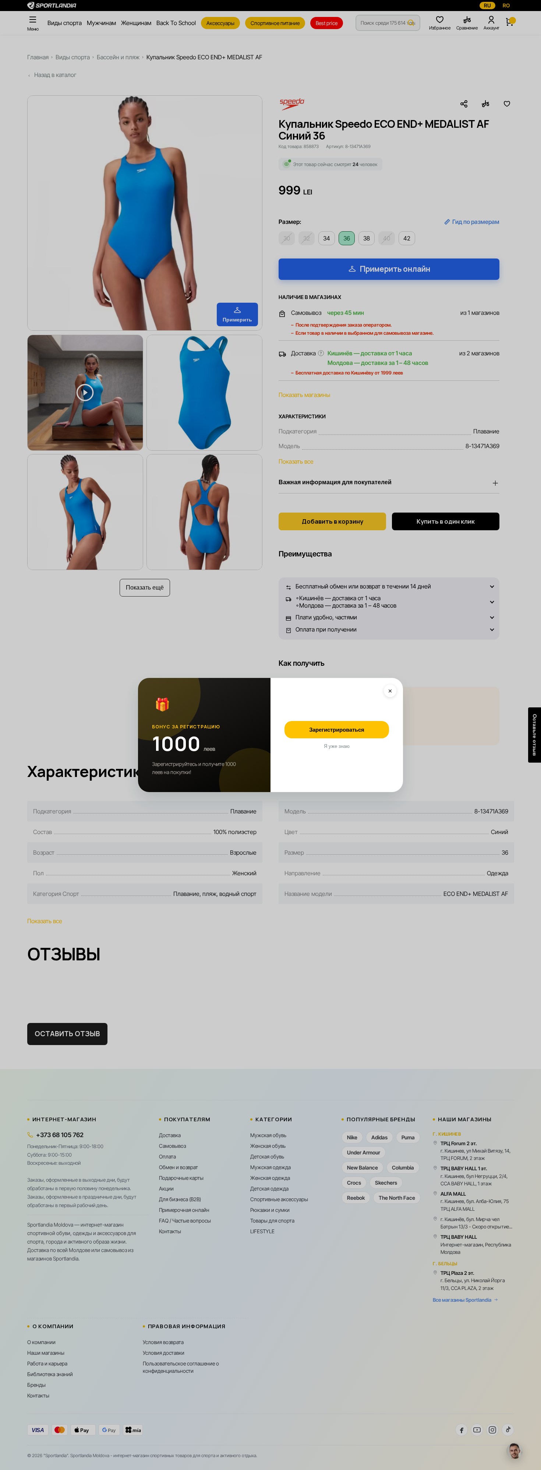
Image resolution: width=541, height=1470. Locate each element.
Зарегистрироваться (336, 730)
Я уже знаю (337, 746)
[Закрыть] (390, 691)
